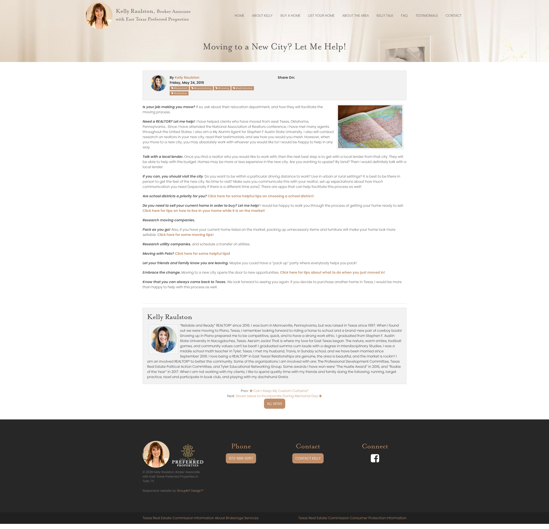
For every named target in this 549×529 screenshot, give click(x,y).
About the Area (355, 15)
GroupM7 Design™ (190, 490)
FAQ (404, 15)
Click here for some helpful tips (202, 253)
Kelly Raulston (187, 77)
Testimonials (427, 15)
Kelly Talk (385, 15)
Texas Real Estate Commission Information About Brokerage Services (200, 517)
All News (274, 403)
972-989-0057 (241, 458)
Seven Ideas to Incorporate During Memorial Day (277, 395)
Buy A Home (290, 15)
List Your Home (321, 15)
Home (239, 15)
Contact (454, 15)
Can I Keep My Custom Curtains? (280, 390)
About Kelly (262, 15)
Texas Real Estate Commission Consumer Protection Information (352, 517)
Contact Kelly (308, 458)
